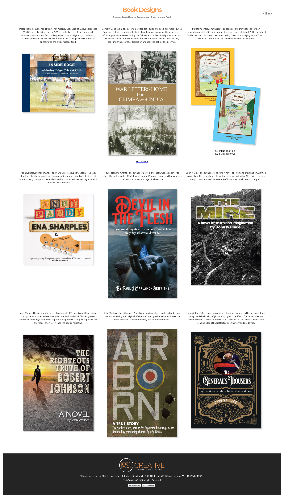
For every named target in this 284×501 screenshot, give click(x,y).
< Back (267, 13)
